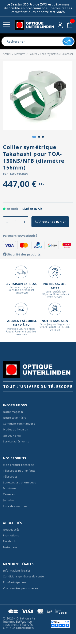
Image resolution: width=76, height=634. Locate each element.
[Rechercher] (68, 41)
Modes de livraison (15, 429)
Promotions (11, 535)
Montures (9, 488)
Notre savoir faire (14, 418)
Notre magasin (13, 412)
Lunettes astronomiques (19, 482)
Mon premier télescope (18, 465)
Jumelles (8, 500)
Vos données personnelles (20, 588)
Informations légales (16, 570)
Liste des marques (15, 506)
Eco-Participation (14, 582)
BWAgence (24, 621)
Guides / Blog (12, 435)
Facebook (9, 541)
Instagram (10, 547)
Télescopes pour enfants (19, 471)
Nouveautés (11, 529)
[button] (34, 137)
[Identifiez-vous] (60, 25)
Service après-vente (16, 441)
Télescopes (10, 476)
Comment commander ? (19, 423)
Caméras (9, 494)
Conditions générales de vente (23, 576)
